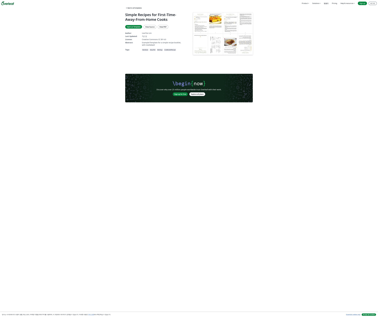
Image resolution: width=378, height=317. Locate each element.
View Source (150, 27)
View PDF (163, 27)
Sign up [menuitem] (362, 3)
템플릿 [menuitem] (326, 3)
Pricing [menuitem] (334, 3)
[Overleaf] (7, 3)
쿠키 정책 (91, 314)
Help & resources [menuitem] (346, 3)
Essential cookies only (353, 314)
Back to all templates (134, 8)
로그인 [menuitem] (372, 3)
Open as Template (133, 27)
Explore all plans (197, 94)
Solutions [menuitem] (315, 3)
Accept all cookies (369, 315)
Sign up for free (180, 94)
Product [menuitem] (305, 3)
